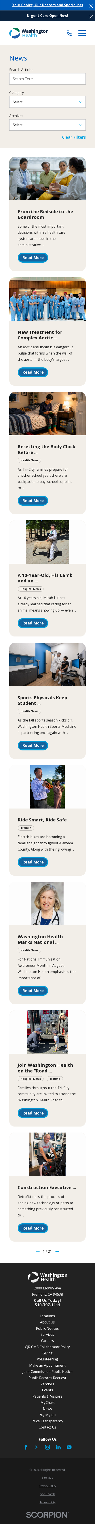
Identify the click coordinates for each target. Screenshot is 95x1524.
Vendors (47, 1384)
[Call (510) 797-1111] (69, 33)
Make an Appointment (47, 1365)
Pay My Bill (47, 1415)
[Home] (29, 33)
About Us (47, 1322)
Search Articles (21, 70)
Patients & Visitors (47, 1396)
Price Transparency (47, 1421)
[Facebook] (25, 1447)
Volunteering (47, 1359)
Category (16, 93)
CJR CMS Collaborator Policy (47, 1346)
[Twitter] (36, 1447)
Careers (47, 1340)
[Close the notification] (91, 6)
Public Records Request (47, 1377)
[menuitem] (47, 1477)
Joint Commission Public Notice (47, 1371)
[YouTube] (69, 1447)
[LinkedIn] (58, 1447)
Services (47, 1334)
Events (47, 1390)
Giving (47, 1353)
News (47, 1408)
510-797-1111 (47, 1305)
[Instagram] (47, 1447)
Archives (16, 116)
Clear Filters (74, 137)
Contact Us (47, 1427)
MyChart (47, 1402)
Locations (47, 1315)
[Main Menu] (82, 33)
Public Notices (47, 1328)
